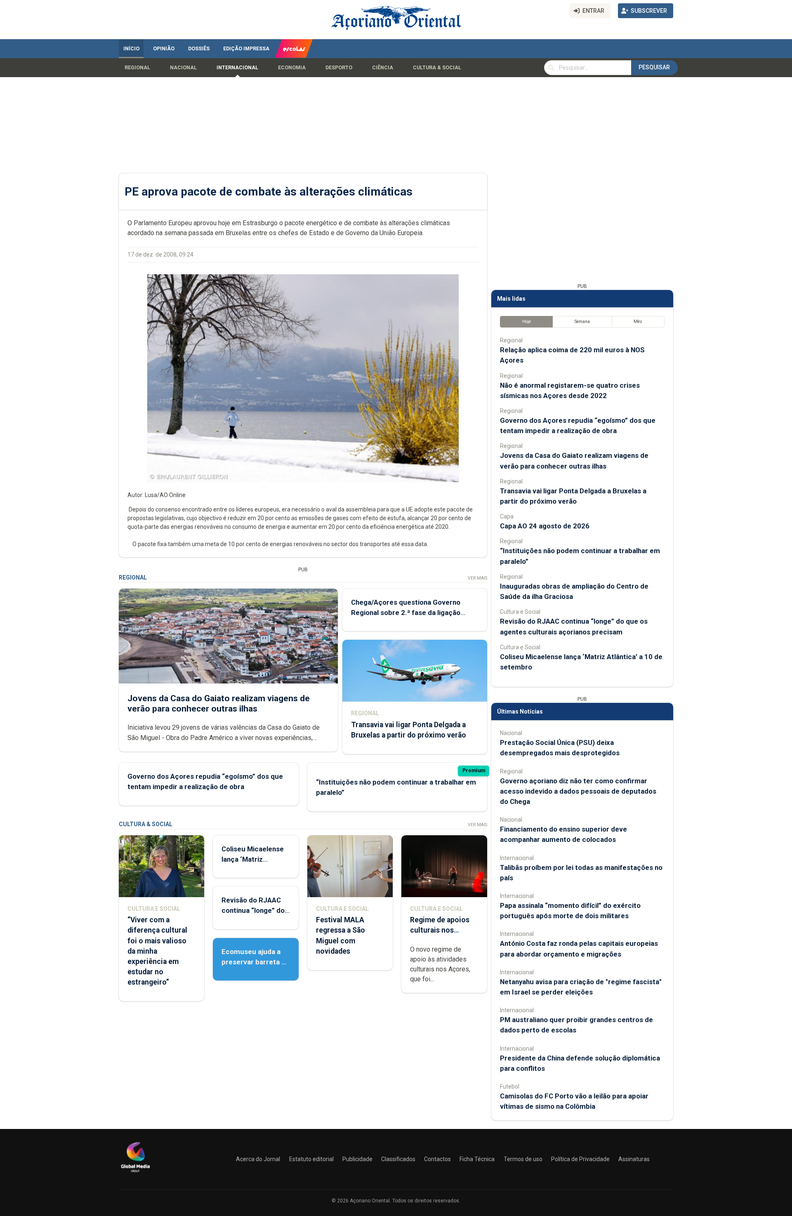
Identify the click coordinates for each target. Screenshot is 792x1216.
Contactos (437, 1159)
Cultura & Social (437, 68)
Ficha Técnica (477, 1159)
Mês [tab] (638, 321)
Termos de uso (523, 1159)
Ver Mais (477, 578)
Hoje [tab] (526, 321)
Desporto (338, 68)
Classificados (398, 1159)
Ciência (382, 68)
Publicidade (357, 1159)
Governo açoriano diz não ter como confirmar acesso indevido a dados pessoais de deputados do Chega (578, 791)
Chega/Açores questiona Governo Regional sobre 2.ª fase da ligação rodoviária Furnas (405, 612)
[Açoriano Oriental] (135, 1173)
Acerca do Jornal (258, 1159)
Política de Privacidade (580, 1159)
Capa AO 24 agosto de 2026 (544, 526)
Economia (292, 68)
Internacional (237, 68)
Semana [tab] (582, 321)
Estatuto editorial (311, 1159)
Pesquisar (654, 67)
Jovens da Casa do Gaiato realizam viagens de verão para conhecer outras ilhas (218, 703)
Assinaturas (634, 1159)
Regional (137, 68)
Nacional (183, 68)
